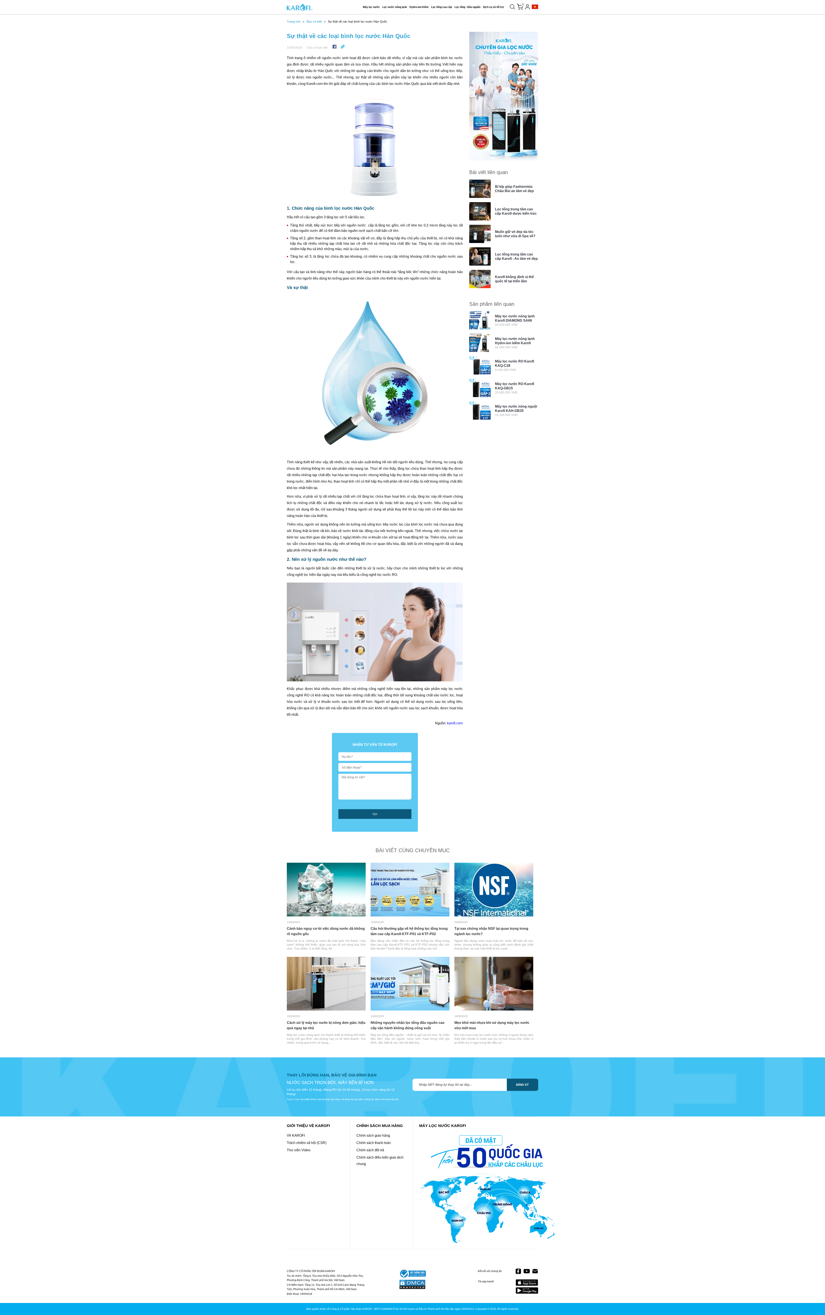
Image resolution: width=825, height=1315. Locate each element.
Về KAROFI (296, 1135)
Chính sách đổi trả (370, 1150)
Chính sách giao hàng (373, 1135)
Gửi (375, 814)
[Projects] (535, 7)
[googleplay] (527, 1290)
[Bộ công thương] (412, 1274)
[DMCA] (412, 1284)
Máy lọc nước (371, 7)
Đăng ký (522, 1084)
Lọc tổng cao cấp (441, 7)
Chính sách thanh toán (373, 1143)
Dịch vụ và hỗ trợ (493, 7)
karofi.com (455, 723)
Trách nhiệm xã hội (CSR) (306, 1143)
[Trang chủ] (300, 7)
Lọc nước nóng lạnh (394, 7)
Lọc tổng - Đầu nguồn (467, 7)
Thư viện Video (298, 1150)
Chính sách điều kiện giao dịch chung (379, 1161)
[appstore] (527, 1282)
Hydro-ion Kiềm (419, 7)
